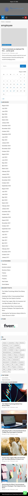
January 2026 (5, 122)
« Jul (3, 98)
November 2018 (6, 251)
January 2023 (5, 208)
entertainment (16, 352)
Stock (15, 369)
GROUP (16, 357)
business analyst (7, 44)
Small (4, 369)
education (22, 350)
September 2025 (6, 134)
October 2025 (5, 131)
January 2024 (5, 174)
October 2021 (5, 226)
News (4, 366)
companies (16, 345)
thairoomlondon (6, 379)
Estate (4, 354)
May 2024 (4, 163)
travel (4, 371)
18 (7, 87)
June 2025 (5, 137)
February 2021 (6, 249)
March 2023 (5, 203)
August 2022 (5, 220)
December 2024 (6, 145)
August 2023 (5, 188)
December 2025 (6, 125)
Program (14, 366)
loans (17, 364)
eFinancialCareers (7, 352)
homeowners (16, 359)
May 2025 (4, 140)
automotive (11, 342)
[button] (6, 17)
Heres (4, 359)
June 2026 (5, 111)
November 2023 (6, 180)
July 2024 (4, 157)
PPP (9, 366)
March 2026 (5, 120)
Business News (6, 270)
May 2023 (4, 197)
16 (24, 84)
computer (11, 347)
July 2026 (4, 108)
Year (9, 371)
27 (14, 91)
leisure (8, 364)
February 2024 (6, 171)
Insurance (4, 276)
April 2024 (4, 165)
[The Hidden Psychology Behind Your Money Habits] (14, 393)
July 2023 (4, 191)
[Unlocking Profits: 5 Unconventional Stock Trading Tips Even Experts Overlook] (14, 419)
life (12, 364)
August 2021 (5, 231)
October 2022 (5, 214)
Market (22, 364)
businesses (5, 345)
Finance (4, 273)
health (21, 357)
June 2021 (5, 237)
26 (10, 91)
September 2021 (6, 228)
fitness (4, 357)
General (10, 357)
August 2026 (5, 105)
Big (17, 342)
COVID (4, 350)
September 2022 (6, 217)
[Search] (23, 17)
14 (17, 84)
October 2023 (5, 183)
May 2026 (4, 114)
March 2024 (5, 168)
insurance (21, 362)
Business (4, 264)
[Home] (3, 17)
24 (3, 91)
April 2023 (4, 200)
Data (17, 350)
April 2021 (4, 243)
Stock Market (5, 284)
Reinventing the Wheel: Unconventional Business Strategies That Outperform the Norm (12, 308)
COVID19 (11, 350)
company (5, 347)
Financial (22, 354)
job (3, 364)
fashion (10, 354)
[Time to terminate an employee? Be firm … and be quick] (14, 37)
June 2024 (5, 160)
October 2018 (5, 254)
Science (20, 366)
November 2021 (6, 223)
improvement (6, 362)
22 (21, 87)
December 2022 (6, 211)
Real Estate (5, 281)
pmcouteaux (5, 377)
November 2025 (6, 128)
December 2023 (6, 177)
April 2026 (4, 117)
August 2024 (5, 154)
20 (14, 87)
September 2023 (6, 185)
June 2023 (5, 194)
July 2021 (4, 234)
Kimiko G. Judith (14, 53)
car (11, 345)
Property (4, 278)
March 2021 (5, 246)
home (9, 359)
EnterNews (16, 494)
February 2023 (6, 206)
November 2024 (6, 148)
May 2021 (4, 240)
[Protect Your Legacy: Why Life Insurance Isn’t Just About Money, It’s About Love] (14, 446)
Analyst (4, 342)
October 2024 (5, 151)
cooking (18, 347)
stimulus (9, 369)
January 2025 (5, 143)
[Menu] (6, 17)
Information (14, 362)
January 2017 (5, 257)
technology (21, 369)
